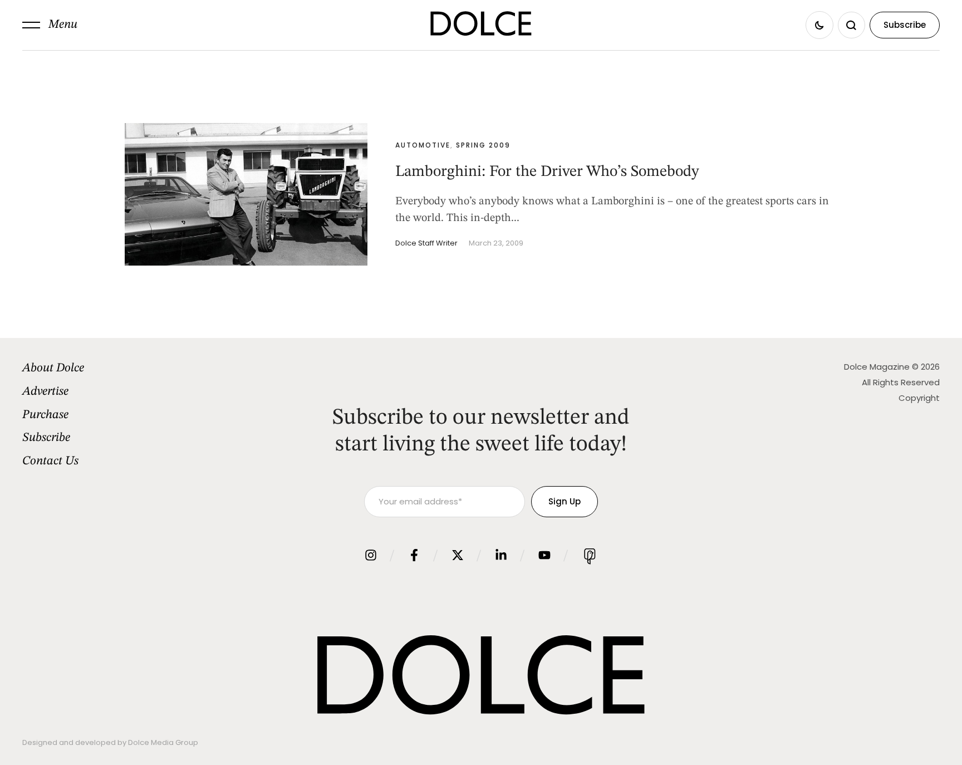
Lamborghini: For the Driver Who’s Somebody (547, 172)
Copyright (919, 398)
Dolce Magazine (877, 366)
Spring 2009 (483, 145)
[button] (49, 25)
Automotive (422, 145)
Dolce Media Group (163, 742)
